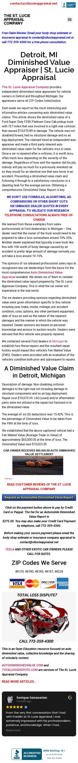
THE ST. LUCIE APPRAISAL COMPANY (17, 19)
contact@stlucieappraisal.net (33, 3)
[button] (70, 19)
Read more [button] (13, 730)
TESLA (9, 549)
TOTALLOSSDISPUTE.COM (20, 670)
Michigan (58, 341)
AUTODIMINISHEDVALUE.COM (22, 665)
